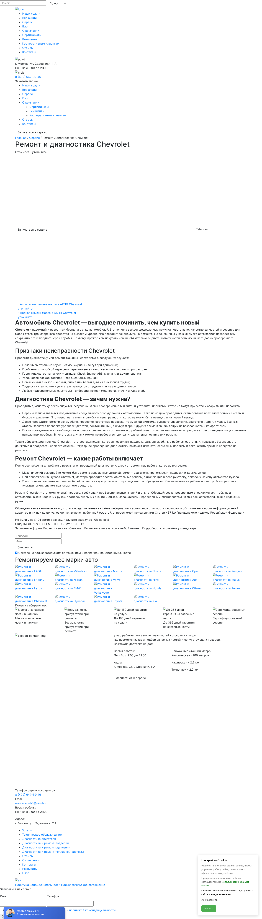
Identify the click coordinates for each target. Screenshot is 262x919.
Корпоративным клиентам (40, 43)
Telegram (202, 229)
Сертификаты (32, 35)
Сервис (27, 22)
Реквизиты (29, 39)
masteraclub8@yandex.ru (32, 803)
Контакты (29, 52)
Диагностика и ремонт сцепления (46, 847)
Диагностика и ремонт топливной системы (53, 851)
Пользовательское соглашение (83, 885)
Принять (209, 908)
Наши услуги (31, 13)
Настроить (211, 899)
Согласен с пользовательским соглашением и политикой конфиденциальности (74, 553)
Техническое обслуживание (42, 834)
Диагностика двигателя (39, 839)
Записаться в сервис (32, 132)
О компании (30, 30)
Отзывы (27, 48)
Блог (25, 26)
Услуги (27, 830)
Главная (20, 138)
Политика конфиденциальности (37, 885)
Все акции (29, 18)
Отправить (25, 547)
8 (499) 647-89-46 (28, 77)
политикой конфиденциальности (92, 910)
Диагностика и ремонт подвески (45, 843)
